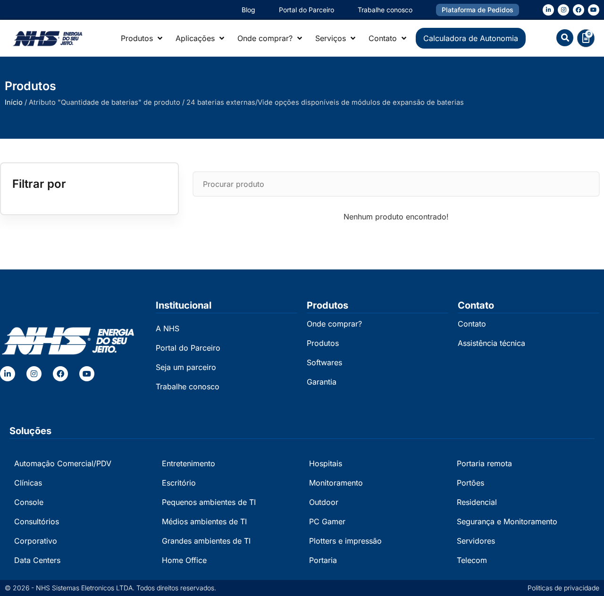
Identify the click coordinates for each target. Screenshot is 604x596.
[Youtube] (593, 10)
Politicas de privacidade (563, 588)
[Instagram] (563, 10)
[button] (564, 37)
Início (14, 102)
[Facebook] (578, 10)
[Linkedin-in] (548, 10)
